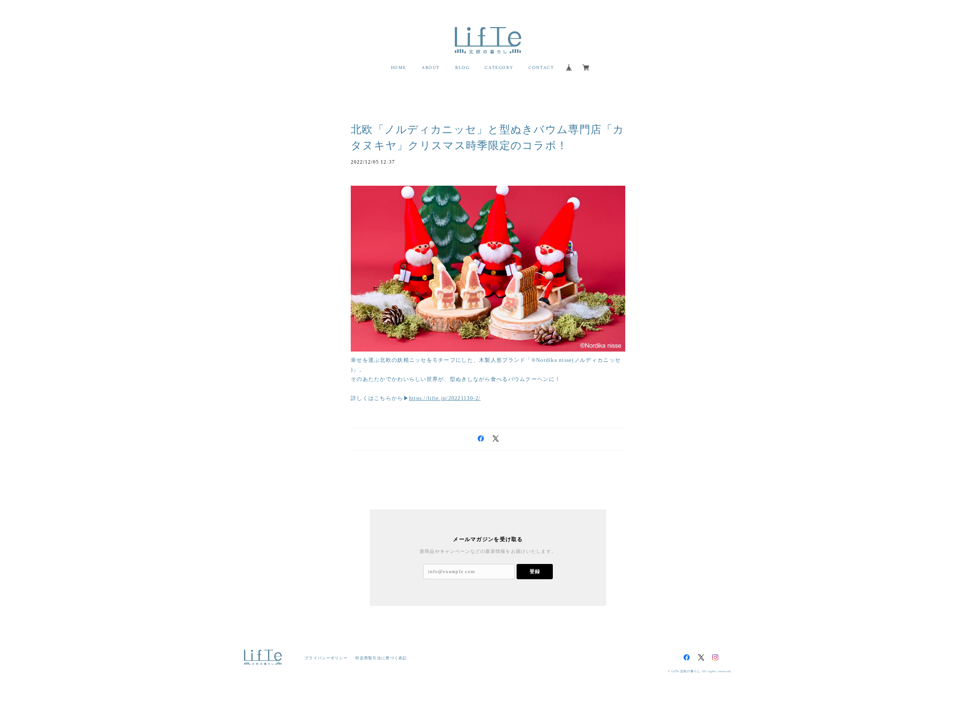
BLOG (462, 68)
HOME (398, 68)
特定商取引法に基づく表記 (381, 658)
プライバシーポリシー (326, 658)
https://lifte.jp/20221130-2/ (445, 398)
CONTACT (541, 68)
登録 (535, 571)
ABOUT (431, 68)
